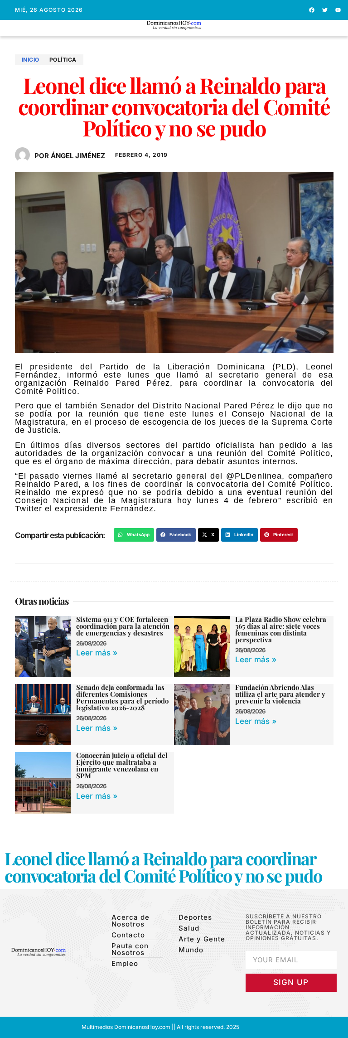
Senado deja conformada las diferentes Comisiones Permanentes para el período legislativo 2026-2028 (122, 697)
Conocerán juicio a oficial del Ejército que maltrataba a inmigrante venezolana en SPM (122, 765)
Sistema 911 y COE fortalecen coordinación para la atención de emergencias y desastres (122, 626)
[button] (174, 33)
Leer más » (96, 652)
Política (63, 59)
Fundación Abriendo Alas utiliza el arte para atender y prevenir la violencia (280, 694)
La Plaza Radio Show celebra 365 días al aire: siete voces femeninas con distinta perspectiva (280, 629)
